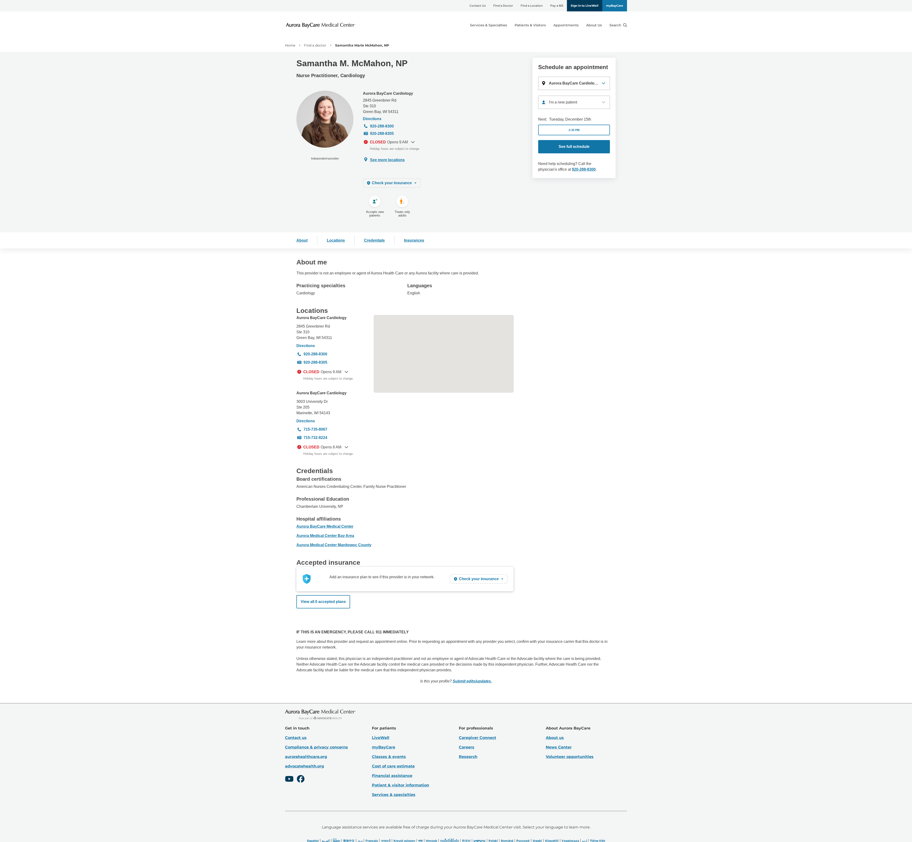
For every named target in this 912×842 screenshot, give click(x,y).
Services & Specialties (488, 25)
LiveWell (380, 737)
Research (468, 756)
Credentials (374, 240)
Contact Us (478, 5)
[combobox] (574, 102)
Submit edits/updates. (472, 681)
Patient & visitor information (400, 785)
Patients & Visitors (530, 25)
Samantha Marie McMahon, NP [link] (362, 45)
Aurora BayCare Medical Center (324, 526)
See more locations (387, 160)
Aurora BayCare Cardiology (388, 93)
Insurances (414, 240)
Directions (372, 119)
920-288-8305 (382, 134)
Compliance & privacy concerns (316, 747)
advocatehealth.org (304, 766)
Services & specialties (393, 794)
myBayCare (614, 5)
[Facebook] (300, 779)
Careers (466, 747)
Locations (336, 240)
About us (555, 737)
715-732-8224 (315, 438)
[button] (574, 83)
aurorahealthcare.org (306, 756)
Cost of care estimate (393, 766)
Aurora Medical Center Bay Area (325, 536)
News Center (559, 747)
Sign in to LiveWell (584, 5)
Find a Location (532, 5)
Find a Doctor (503, 5)
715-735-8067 (315, 429)
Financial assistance (392, 775)
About (302, 240)
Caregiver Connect (477, 737)
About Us (594, 25)
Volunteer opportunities (570, 756)
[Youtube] (289, 779)
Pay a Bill (556, 5)
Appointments (566, 25)
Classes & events (389, 756)
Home (290, 45)
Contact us (296, 737)
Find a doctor (315, 45)
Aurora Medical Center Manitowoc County (333, 545)
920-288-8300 (382, 126)
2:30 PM (574, 130)
